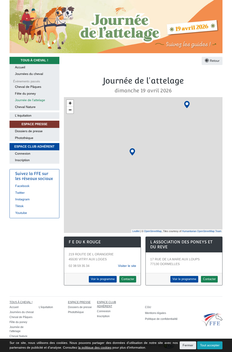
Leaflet (136, 231)
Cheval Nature (25, 107)
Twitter (20, 192)
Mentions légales (155, 313)
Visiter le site (127, 266)
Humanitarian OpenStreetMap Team (201, 231)
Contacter (127, 279)
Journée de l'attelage (30, 100)
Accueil (20, 67)
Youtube (21, 213)
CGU (148, 307)
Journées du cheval (29, 74)
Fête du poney (25, 93)
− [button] (70, 110)
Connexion (22, 153)
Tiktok (19, 206)
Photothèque (24, 138)
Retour (214, 60)
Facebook (22, 186)
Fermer (188, 345)
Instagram (22, 199)
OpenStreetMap (153, 231)
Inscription (22, 160)
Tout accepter (210, 345)
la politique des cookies (94, 347)
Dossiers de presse (29, 131)
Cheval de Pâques (28, 87)
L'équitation (23, 115)
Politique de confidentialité (161, 319)
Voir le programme (103, 279)
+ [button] (70, 103)
